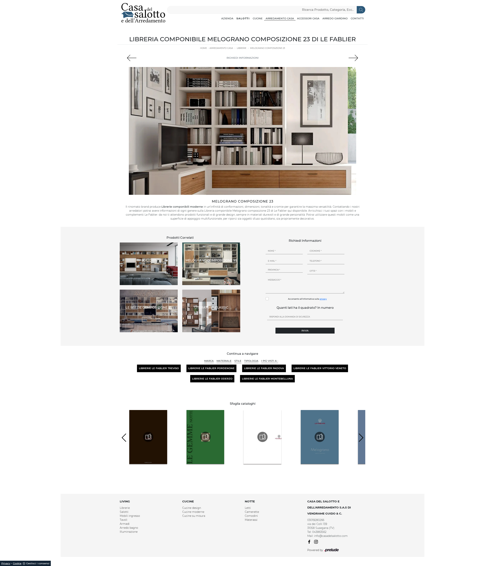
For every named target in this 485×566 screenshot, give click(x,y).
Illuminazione (129, 531)
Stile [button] (237, 360)
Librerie (241, 48)
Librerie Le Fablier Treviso (159, 368)
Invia (305, 330)
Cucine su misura (193, 516)
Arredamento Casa (280, 18)
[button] (360, 437)
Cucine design (191, 508)
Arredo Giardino (335, 18)
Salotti (243, 18)
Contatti (357, 18)
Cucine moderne (193, 512)
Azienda (227, 18)
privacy (323, 299)
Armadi (125, 523)
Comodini (251, 516)
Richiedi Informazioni (243, 57)
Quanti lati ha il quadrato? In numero (305, 308)
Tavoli (123, 520)
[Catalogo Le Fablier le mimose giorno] (205, 437)
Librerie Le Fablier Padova (264, 368)
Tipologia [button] (251, 360)
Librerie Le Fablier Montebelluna (267, 378)
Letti (248, 508)
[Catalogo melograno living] (320, 437)
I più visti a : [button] (269, 360)
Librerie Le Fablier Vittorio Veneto (319, 368)
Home (203, 48)
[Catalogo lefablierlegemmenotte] (148, 437)
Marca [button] (209, 360)
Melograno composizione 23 (267, 48)
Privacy (5, 563)
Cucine (258, 18)
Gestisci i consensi (37, 563)
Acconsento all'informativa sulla (307, 299)
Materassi (251, 520)
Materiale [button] (224, 360)
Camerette (252, 512)
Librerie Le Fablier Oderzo (212, 378)
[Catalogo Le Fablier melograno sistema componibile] (262, 437)
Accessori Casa (308, 18)
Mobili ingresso (130, 516)
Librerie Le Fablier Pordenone (211, 368)
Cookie (17, 563)
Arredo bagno (129, 527)
